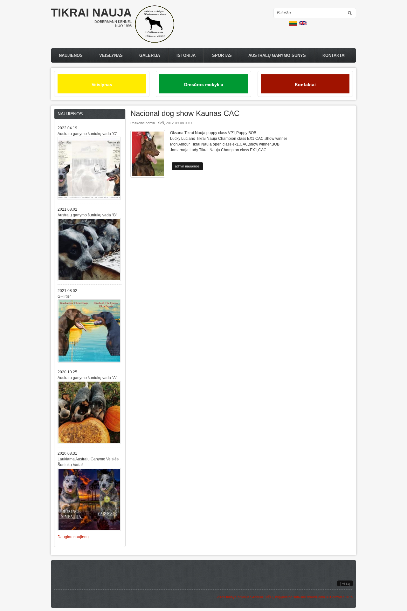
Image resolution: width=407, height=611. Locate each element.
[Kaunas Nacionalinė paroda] (293, 25)
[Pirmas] (154, 41)
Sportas (222, 55)
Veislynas (111, 55)
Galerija (149, 55)
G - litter (64, 296)
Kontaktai (334, 55)
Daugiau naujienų (73, 537)
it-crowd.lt (336, 597)
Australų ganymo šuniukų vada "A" (87, 378)
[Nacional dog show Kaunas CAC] (303, 24)
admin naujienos (187, 166)
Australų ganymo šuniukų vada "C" (87, 134)
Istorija (186, 55)
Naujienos (71, 55)
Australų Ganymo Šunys (277, 55)
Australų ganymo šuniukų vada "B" (87, 215)
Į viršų (345, 583)
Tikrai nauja (91, 12)
